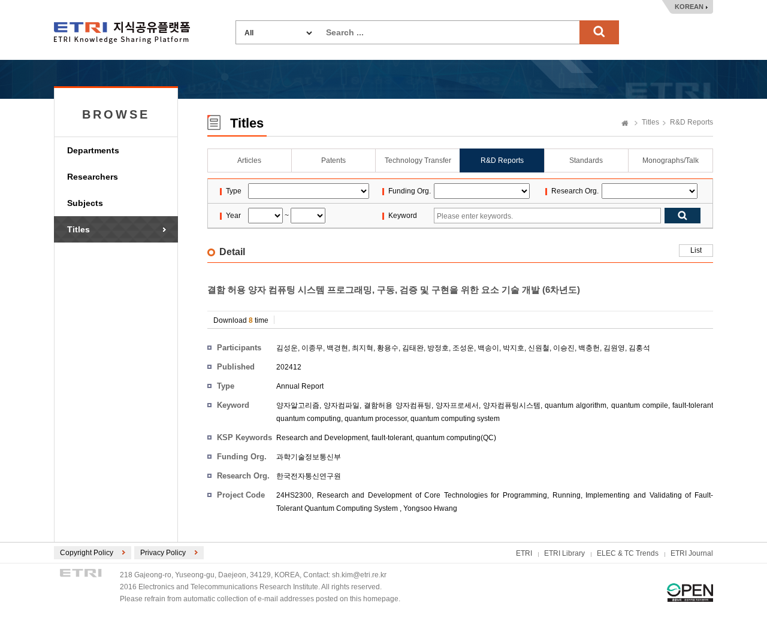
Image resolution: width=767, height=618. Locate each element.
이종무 (312, 348)
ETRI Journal (692, 553)
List (696, 250)
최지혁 (362, 348)
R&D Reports (691, 122)
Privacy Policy (163, 553)
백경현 (337, 348)
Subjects (85, 203)
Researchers (92, 176)
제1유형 (690, 592)
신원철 (538, 348)
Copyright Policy (86, 553)
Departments (93, 150)
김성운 (287, 348)
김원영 (614, 348)
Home (625, 124)
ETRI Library (564, 553)
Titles (78, 229)
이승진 (564, 348)
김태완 (413, 348)
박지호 (513, 348)
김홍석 (639, 348)
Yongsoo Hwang (430, 508)
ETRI (524, 553)
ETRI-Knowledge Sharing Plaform (122, 33)
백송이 (488, 348)
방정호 (438, 348)
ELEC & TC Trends (628, 553)
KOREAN (689, 6)
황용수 (387, 348)
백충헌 (589, 348)
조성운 (463, 348)
